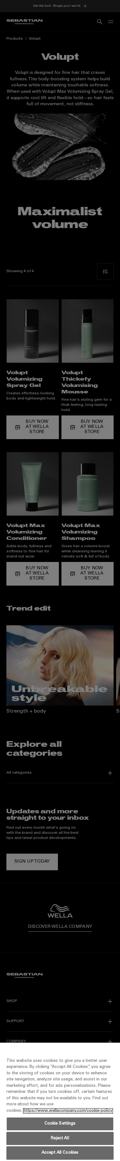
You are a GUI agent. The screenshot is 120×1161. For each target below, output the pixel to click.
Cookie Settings (60, 1124)
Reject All (60, 1138)
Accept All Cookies (60, 1153)
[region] (60, 1102)
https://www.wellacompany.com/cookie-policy (68, 1111)
